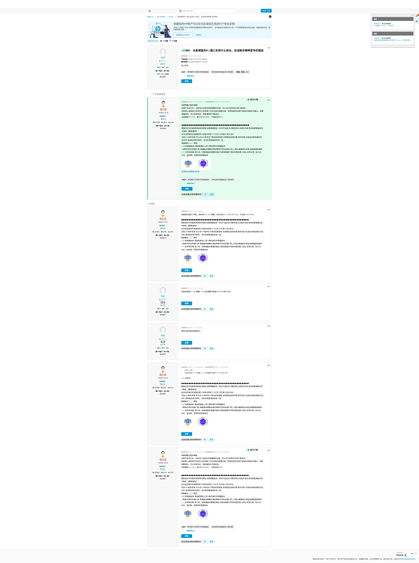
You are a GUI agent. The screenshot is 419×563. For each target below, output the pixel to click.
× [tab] (412, 15)
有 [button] (205, 194)
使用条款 (405, 559)
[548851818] (163, 104)
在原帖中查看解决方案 (190, 171)
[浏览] (149, 11)
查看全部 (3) (191, 76)
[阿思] (163, 51)
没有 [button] (212, 194)
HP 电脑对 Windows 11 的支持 (383, 26)
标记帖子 (163, 77)
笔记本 (171, 17)
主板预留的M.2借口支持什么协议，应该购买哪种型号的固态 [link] (197, 17)
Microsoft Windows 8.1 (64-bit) (222, 72)
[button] (269, 48)
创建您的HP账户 (183, 35)
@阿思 (186, 370)
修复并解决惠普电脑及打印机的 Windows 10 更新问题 (392, 40)
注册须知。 (413, 559)
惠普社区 (150, 17)
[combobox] (207, 11)
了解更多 (198, 35)
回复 (187, 81)
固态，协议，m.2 (242, 72)
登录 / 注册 (266, 11)
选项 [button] (270, 16)
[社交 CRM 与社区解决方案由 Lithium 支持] (401, 554)
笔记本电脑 (161, 17)
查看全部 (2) (191, 183)
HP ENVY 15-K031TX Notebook (198, 72)
